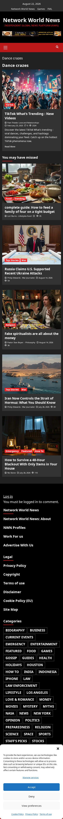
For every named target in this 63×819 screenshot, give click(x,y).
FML (50, 8)
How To (39, 451)
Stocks (38, 741)
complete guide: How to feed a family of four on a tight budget (30, 209)
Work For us (13, 536)
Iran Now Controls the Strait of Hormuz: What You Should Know (30, 400)
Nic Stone (11, 472)
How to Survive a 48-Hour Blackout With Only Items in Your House (31, 464)
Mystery (30, 706)
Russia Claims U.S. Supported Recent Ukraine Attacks (27, 271)
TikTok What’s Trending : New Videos (29, 115)
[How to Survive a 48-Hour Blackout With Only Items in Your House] (31, 435)
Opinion (13, 720)
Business (37, 630)
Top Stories (12, 260)
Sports (45, 734)
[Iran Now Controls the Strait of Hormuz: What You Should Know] (31, 374)
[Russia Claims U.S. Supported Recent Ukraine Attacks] (31, 245)
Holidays (14, 665)
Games (41, 8)
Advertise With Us (18, 545)
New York (42, 713)
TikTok (9, 104)
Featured (27, 451)
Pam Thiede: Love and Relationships (23, 122)
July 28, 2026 (44, 407)
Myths (48, 706)
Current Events (19, 637)
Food (9, 198)
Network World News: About (27, 519)
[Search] (57, 47)
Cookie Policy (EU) (18, 600)
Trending (19, 198)
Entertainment (43, 644)
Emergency (12, 451)
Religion (10, 324)
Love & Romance (20, 699)
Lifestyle (13, 692)
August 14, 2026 (45, 277)
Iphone (12, 679)
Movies (12, 706)
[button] (58, 748)
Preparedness (18, 727)
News (23, 713)
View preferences (31, 805)
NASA (10, 713)
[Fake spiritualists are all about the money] (31, 309)
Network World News (23, 8)
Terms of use (46, 814)
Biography (15, 630)
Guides (28, 658)
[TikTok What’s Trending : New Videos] (31, 89)
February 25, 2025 (15, 125)
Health (45, 658)
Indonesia (48, 672)
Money (45, 699)
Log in (8, 496)
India (28, 672)
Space (28, 734)
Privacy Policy (31, 814)
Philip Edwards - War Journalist (21, 277)
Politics (32, 720)
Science (12, 734)
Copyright (11, 574)
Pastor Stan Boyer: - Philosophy (21, 342)
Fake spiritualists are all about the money (31, 336)
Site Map (10, 609)
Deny (32, 796)
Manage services (31, 777)
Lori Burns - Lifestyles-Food (19, 216)
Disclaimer (12, 592)
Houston (35, 665)
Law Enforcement (21, 685)
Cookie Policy (17, 814)
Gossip (11, 658)
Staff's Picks (16, 741)
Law (26, 679)
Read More (10, 146)
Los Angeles (37, 692)
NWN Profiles (14, 527)
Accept (31, 787)
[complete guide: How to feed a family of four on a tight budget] (31, 183)
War (24, 260)
